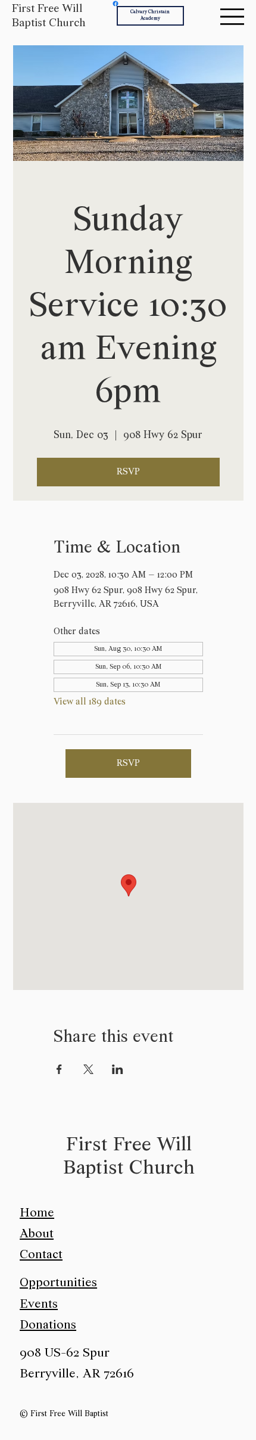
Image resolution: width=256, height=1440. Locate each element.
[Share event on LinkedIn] (117, 1069)
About (37, 1234)
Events (39, 1304)
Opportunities (58, 1283)
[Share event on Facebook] (59, 1069)
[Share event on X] (88, 1069)
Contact (41, 1255)
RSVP (128, 472)
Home (37, 1213)
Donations (48, 1325)
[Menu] (232, 17)
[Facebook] (115, 3)
